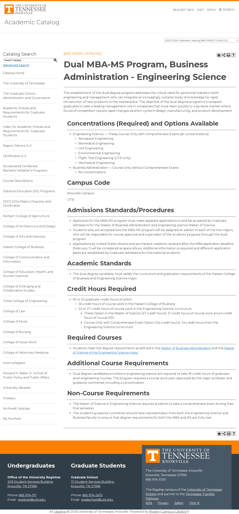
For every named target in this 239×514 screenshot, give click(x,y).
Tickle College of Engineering (25, 301)
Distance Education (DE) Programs (29, 191)
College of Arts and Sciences (24, 236)
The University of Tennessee (24, 83)
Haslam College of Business (23, 247)
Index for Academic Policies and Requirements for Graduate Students (26, 131)
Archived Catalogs (16, 408)
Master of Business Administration (186, 348)
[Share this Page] (224, 55)
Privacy (163, 503)
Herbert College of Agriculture (26, 216)
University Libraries (16, 388)
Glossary (9, 398)
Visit (200, 10)
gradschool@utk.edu (97, 499)
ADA (149, 503)
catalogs (60, 511)
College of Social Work (20, 342)
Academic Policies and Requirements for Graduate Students (24, 112)
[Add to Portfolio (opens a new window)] (219, 55)
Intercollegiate (14, 363)
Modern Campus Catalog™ (169, 511)
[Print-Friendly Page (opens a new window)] (228, 55)
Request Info (183, 10)
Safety (179, 503)
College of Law (14, 311)
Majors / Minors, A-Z (17, 145)
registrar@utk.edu (32, 499)
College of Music (15, 321)
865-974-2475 (92, 495)
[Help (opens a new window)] (233, 55)
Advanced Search (16, 65)
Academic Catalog (31, 22)
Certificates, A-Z (14, 156)
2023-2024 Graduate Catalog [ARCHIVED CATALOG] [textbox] (196, 40)
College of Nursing (17, 332)
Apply (211, 10)
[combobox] (201, 40)
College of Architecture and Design (29, 226)
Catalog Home (13, 73)
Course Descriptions (18, 181)
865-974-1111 (27, 495)
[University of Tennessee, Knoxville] (25, 13)
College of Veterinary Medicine (26, 352)
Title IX (194, 503)
